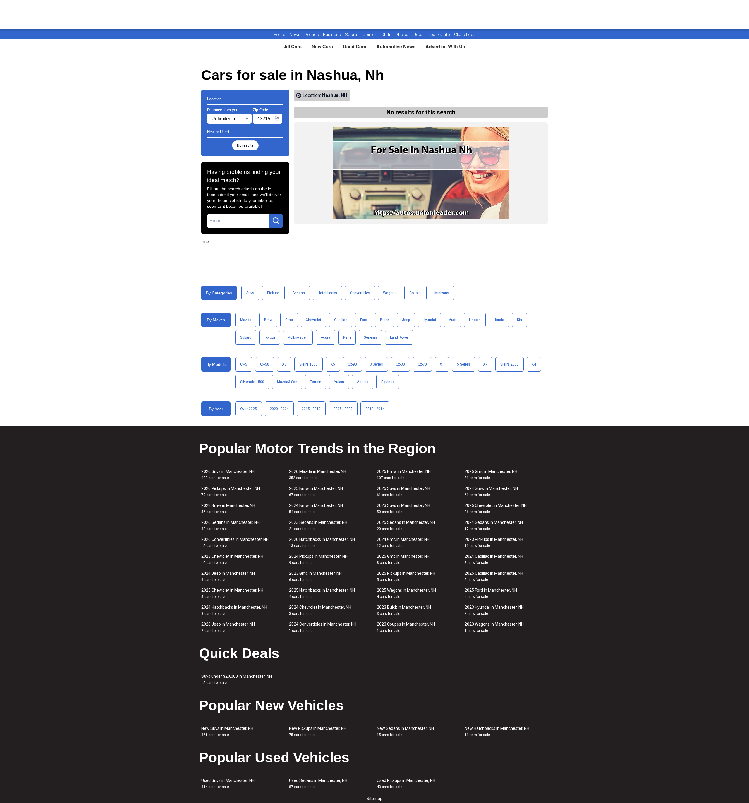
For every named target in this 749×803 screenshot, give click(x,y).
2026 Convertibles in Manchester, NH (235, 542)
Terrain (315, 382)
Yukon (339, 382)
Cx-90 (352, 364)
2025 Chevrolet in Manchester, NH (232, 593)
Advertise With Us (445, 46)
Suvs (250, 293)
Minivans (441, 293)
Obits (387, 34)
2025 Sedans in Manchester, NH (406, 525)
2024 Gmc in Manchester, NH (403, 542)
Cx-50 (264, 364)
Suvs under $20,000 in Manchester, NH (236, 679)
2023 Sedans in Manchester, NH (318, 525)
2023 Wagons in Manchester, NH (494, 627)
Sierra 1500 (308, 364)
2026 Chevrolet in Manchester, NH (496, 508)
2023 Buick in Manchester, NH (404, 610)
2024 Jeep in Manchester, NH (228, 576)
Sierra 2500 (509, 364)
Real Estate (439, 34)
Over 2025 (248, 409)
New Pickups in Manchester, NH (317, 731)
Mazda (245, 320)
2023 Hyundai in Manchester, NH (494, 610)
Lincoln (475, 320)
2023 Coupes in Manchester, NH (406, 627)
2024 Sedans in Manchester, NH (494, 525)
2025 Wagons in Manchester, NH (406, 593)
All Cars (293, 46)
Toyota (269, 337)
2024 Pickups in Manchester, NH (318, 559)
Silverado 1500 (252, 382)
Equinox (387, 382)
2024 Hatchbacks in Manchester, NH (234, 610)
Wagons (389, 293)
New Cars (322, 46)
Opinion (370, 34)
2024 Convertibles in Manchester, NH (322, 627)
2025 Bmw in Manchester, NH (316, 491)
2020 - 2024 (279, 409)
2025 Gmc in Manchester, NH (403, 559)
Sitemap (374, 798)
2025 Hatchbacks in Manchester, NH (322, 593)
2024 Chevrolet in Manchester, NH (320, 610)
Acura (325, 337)
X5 (333, 364)
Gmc (289, 320)
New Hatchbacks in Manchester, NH (497, 731)
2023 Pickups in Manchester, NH (494, 542)
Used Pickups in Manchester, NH (406, 783)
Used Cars (354, 46)
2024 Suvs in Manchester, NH (491, 491)
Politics (312, 34)
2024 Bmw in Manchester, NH (316, 508)
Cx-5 (243, 364)
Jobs (419, 34)
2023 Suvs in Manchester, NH (403, 508)
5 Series (463, 364)
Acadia (362, 382)
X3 (284, 364)
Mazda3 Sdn (287, 382)
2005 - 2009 (343, 409)
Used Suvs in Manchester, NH (228, 783)
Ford (363, 320)
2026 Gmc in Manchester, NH (491, 474)
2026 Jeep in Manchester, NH (228, 627)
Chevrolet (313, 320)
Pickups (273, 293)
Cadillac (340, 320)
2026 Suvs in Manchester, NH (228, 474)
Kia (519, 320)
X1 (442, 364)
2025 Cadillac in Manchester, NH (494, 576)
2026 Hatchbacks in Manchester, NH (322, 542)
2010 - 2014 (374, 409)
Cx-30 (400, 364)
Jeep (406, 320)
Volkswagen (298, 337)
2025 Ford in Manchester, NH (491, 593)
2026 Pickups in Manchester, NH (230, 491)
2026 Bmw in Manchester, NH (404, 474)
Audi (452, 320)
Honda (499, 320)
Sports (352, 34)
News (294, 34)
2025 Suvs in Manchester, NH (403, 491)
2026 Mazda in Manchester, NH (317, 474)
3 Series (376, 364)
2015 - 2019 (311, 409)
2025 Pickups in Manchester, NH (406, 576)
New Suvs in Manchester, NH (227, 731)
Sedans (299, 293)
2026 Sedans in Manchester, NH (230, 525)
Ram (347, 337)
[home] (375, 14)
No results (245, 145)
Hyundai (429, 320)
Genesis (370, 337)
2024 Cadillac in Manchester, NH (494, 559)
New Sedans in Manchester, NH (405, 731)
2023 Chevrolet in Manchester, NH (232, 559)
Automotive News (395, 46)
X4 (534, 364)
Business (332, 34)
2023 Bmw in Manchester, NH (228, 508)
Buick (384, 320)
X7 (485, 364)
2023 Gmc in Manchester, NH (315, 576)
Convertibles (360, 293)
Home (279, 34)
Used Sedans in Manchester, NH (318, 783)
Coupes (415, 293)
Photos (403, 34)
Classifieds (465, 34)
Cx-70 (422, 364)
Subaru (245, 337)
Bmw (268, 320)
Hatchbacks (327, 293)
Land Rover (399, 337)
